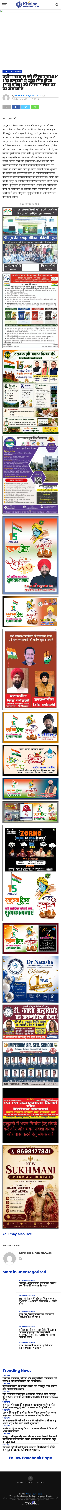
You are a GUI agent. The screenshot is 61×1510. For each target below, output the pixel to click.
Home (20, 1482)
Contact (30, 1482)
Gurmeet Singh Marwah (28, 95)
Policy (40, 1482)
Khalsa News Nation (34, 1494)
